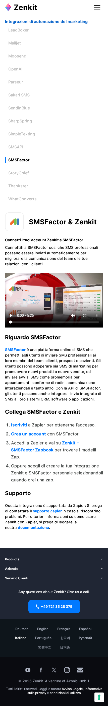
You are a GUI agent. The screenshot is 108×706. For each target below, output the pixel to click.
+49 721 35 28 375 (56, 606)
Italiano (20, 638)
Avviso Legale (72, 689)
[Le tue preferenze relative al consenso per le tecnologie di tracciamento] (99, 697)
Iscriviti (19, 424)
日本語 (65, 647)
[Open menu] (97, 7)
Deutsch (21, 629)
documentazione (33, 527)
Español (85, 629)
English (42, 629)
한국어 (65, 638)
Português (43, 638)
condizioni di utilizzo (65, 693)
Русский (85, 638)
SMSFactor (15, 349)
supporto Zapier (48, 511)
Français (63, 629)
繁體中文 (44, 647)
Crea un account (28, 433)
